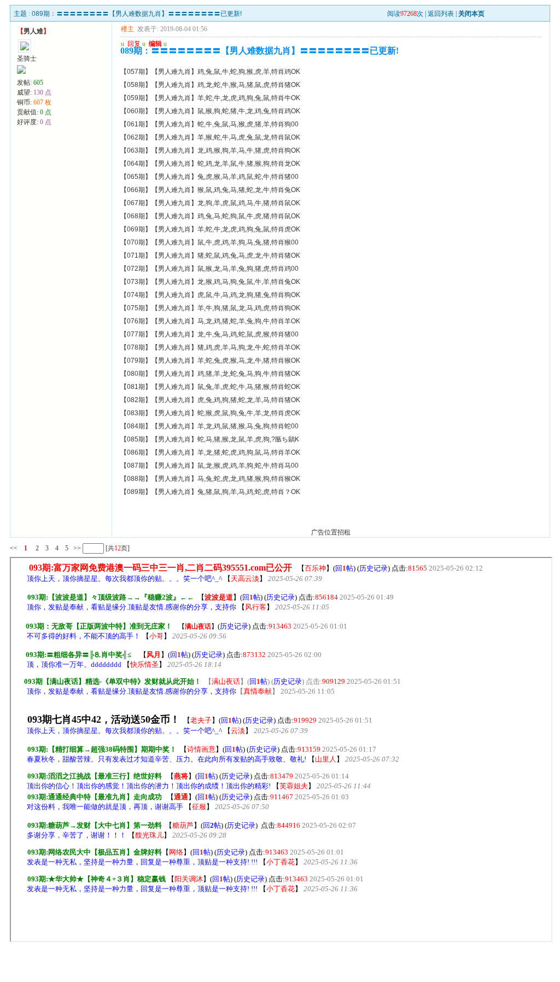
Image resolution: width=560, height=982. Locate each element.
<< (14, 548)
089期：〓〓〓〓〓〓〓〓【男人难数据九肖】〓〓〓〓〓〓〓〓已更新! (137, 14)
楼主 (127, 29)
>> (76, 548)
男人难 (33, 31)
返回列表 (441, 14)
